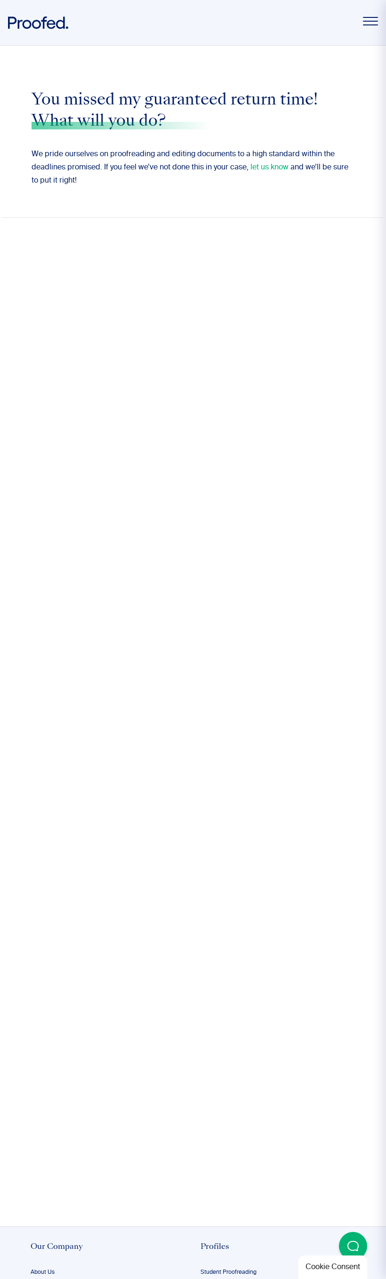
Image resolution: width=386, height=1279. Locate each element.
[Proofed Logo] (38, 23)
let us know (269, 167)
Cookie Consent (333, 1267)
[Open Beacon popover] (353, 1246)
